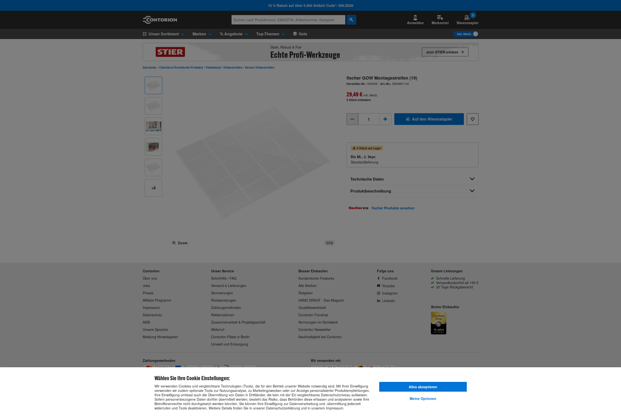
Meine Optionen (423, 398)
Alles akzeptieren (423, 386)
